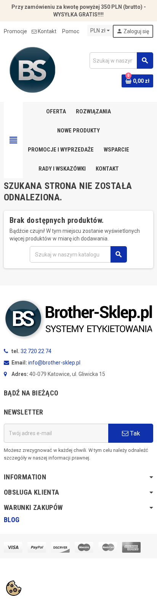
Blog (11, 520)
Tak (134, 433)
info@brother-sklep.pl (54, 363)
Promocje (15, 31)
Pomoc (70, 31)
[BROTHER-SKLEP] (32, 69)
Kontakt (47, 31)
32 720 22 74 (36, 351)
